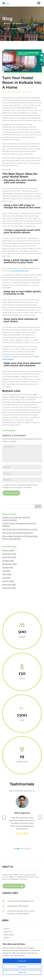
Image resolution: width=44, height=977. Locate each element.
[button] (14, 848)
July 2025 (6, 571)
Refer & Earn (9, 935)
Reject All (22, 972)
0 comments (26, 92)
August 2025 (7, 567)
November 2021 (9, 588)
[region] (22, 959)
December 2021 (9, 585)
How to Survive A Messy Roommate (17, 533)
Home (8, 24)
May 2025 (6, 578)
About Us (8, 932)
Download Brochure (13, 886)
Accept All (22, 961)
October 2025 (8, 561)
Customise (22, 967)
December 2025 (9, 554)
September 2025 (9, 564)
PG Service (17, 24)
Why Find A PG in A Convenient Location (19, 529)
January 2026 (8, 550)
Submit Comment (11, 493)
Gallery (6, 938)
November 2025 (9, 557)
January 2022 (8, 581)
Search (38, 506)
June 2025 (6, 574)
